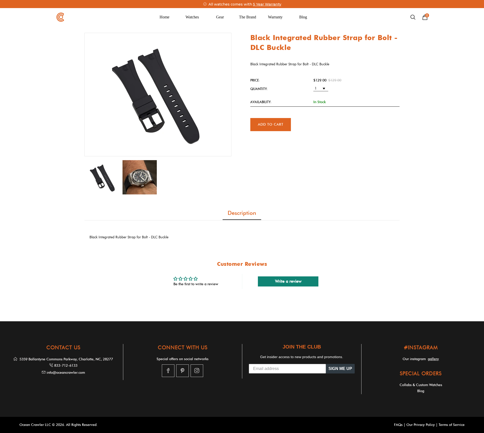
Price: (255, 80)
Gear (220, 17)
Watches (192, 17)
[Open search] (412, 17)
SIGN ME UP (340, 368)
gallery (433, 359)
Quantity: (259, 89)
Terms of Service (452, 425)
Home (164, 17)
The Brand (247, 17)
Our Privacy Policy (420, 425)
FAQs (398, 425)
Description (242, 213)
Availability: (260, 102)
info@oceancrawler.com (66, 372)
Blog (303, 17)
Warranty (275, 17)
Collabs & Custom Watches (421, 385)
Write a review (288, 281)
